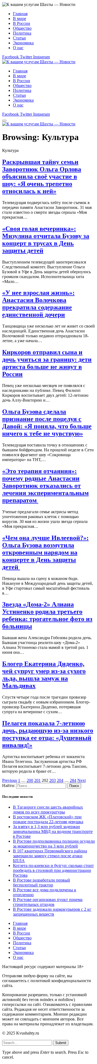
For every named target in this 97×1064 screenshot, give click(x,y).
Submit (60, 1043)
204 (60, 780)
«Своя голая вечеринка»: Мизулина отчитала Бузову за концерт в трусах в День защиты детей (45, 239)
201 (37, 780)
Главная (20, 13)
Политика (22, 33)
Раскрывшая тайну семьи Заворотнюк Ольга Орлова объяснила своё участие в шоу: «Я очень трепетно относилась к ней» (41, 176)
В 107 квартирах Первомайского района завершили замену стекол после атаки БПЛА (50, 856)
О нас (18, 47)
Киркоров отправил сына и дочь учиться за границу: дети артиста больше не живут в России (47, 363)
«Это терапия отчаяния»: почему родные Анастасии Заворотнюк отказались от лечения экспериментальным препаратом (45, 486)
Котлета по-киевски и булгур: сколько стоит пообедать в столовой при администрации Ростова (53, 870)
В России (21, 23)
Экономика (23, 43)
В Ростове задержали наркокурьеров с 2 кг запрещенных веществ (52, 911)
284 (73, 780)
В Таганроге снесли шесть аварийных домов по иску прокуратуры (48, 809)
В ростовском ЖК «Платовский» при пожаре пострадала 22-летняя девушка (48, 819)
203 (52, 780)
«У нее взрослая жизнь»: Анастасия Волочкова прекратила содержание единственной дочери (38, 303)
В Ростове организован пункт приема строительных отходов (47, 902)
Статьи (19, 38)
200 (30, 780)
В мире (19, 18)
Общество (22, 28)
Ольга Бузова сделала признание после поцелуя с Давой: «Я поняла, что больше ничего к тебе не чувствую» (47, 422)
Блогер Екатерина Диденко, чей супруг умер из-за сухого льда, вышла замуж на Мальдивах (44, 674)
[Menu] (4, 120)
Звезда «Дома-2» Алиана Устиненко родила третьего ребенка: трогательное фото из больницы (47, 615)
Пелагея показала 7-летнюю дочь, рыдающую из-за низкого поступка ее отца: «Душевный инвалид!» (47, 734)
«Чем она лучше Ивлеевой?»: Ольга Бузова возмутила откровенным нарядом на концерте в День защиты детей (45, 552)
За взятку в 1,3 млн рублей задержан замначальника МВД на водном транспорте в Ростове (53, 831)
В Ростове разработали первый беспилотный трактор (41, 882)
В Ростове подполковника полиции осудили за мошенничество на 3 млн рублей (54, 843)
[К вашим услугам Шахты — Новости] (38, 61)
